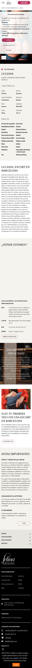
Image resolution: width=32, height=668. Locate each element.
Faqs (20, 584)
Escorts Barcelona (12, 8)
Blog (2, 588)
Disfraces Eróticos (21, 155)
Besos (3, 144)
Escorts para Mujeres (7, 135)
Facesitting (4, 132)
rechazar (8, 50)
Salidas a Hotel (20, 141)
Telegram (8, 638)
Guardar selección (9, 45)
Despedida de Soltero (7, 126)
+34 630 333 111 (22, 630)
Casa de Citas (5, 580)
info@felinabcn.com (11, 641)
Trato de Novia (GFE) (7, 138)
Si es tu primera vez (7, 584)
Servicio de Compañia (8, 123)
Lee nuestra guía (8, 441)
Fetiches (18, 135)
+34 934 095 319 (10, 630)
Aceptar (16, 665)
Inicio (3, 8)
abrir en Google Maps (9, 336)
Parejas (18, 126)
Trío (2, 155)
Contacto (21, 588)
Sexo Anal (19, 123)
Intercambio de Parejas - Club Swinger (23, 151)
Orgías (18, 147)
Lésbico (18, 144)
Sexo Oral (4, 147)
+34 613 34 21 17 (10, 634)
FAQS (23, 523)
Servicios (21, 576)
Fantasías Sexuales (21, 132)
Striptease (4, 149)
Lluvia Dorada (20, 138)
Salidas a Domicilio (7, 141)
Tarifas (20, 580)
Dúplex (3, 129)
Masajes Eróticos (21, 129)
